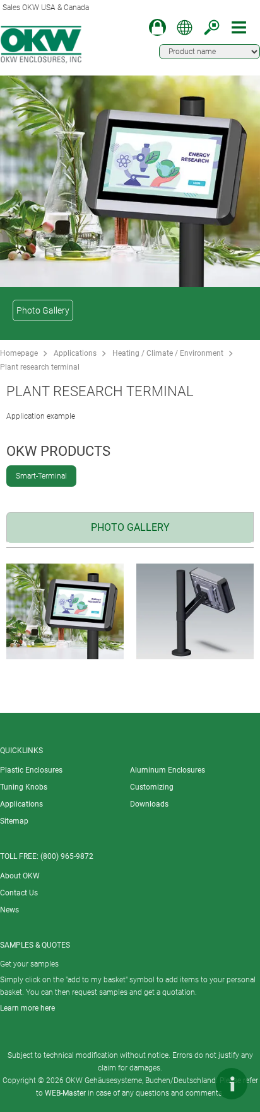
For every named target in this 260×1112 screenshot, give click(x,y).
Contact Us (19, 892)
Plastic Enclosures (31, 770)
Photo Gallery (42, 310)
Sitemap (14, 821)
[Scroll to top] (194, 1083)
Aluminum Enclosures (167, 770)
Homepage (19, 353)
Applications (75, 353)
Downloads (149, 804)
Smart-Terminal (41, 476)
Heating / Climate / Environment (167, 353)
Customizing (152, 787)
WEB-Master (65, 1093)
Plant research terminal (40, 367)
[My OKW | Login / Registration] (157, 27)
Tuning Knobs (23, 787)
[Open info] (231, 1083)
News (9, 909)
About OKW (20, 875)
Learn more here (27, 1008)
